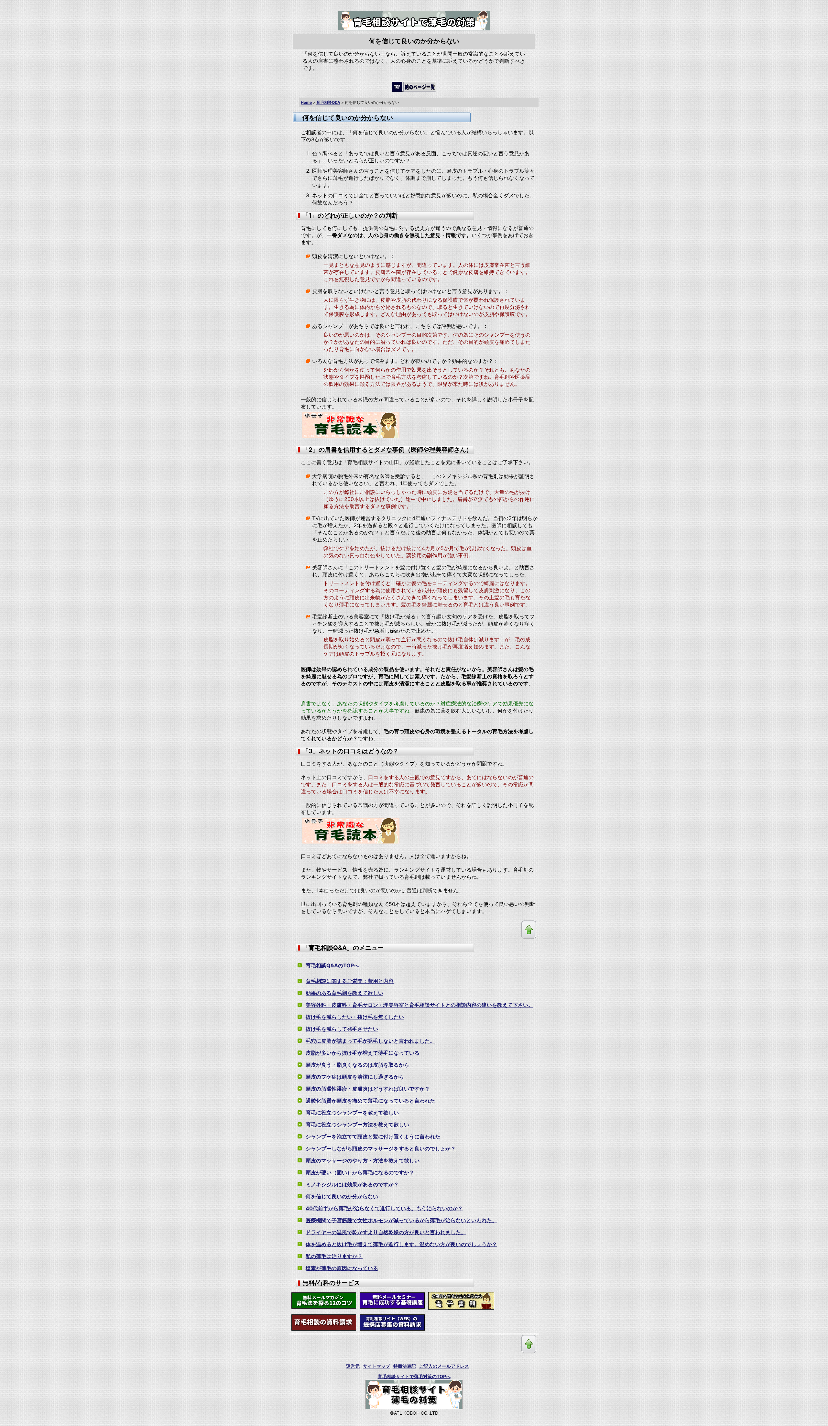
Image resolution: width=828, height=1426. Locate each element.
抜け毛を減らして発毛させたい (342, 1029)
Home (306, 102)
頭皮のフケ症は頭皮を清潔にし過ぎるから (355, 1076)
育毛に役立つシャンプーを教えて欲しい (352, 1112)
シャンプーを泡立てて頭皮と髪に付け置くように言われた (373, 1136)
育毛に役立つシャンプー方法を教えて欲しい (357, 1124)
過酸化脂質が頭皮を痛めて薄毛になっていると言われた (370, 1100)
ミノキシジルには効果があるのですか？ (352, 1184)
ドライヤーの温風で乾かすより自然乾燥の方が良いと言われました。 (386, 1232)
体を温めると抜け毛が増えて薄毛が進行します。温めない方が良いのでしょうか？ (401, 1244)
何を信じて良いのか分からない (342, 1196)
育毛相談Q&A (328, 102)
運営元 (353, 1366)
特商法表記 (404, 1366)
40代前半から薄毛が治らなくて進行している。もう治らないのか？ (384, 1208)
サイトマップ (376, 1366)
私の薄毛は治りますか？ (334, 1256)
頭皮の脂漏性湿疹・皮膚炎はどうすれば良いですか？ (368, 1088)
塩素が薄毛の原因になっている (342, 1268)
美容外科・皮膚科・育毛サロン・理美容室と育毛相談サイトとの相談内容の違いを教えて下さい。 (419, 1005)
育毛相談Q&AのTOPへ (332, 965)
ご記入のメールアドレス (444, 1366)
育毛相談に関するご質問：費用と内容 (350, 981)
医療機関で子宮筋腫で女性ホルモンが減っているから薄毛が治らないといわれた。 (401, 1220)
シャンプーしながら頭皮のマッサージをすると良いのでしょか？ (381, 1148)
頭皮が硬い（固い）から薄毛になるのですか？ (360, 1172)
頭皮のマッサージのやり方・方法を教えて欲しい (362, 1160)
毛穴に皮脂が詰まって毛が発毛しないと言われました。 (370, 1041)
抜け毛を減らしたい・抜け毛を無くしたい (355, 1017)
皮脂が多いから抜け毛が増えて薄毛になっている (362, 1053)
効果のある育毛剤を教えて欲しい (344, 993)
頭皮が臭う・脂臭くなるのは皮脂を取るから (357, 1064)
